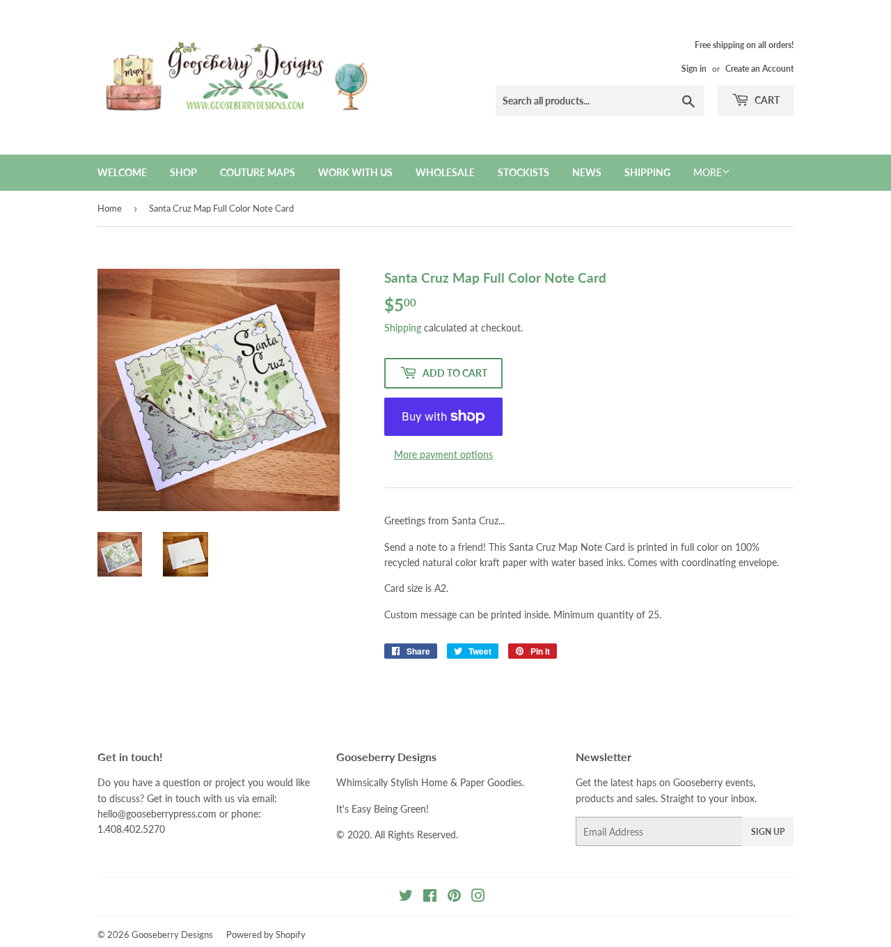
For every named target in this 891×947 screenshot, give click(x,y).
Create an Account (759, 68)
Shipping (647, 172)
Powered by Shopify (266, 934)
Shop (183, 172)
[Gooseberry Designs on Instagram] (478, 897)
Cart (766, 100)
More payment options (443, 454)
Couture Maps (257, 172)
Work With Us (355, 172)
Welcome (122, 172)
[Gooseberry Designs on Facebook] (430, 897)
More (707, 172)
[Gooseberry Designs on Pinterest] (454, 897)
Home (109, 208)
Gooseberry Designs (172, 934)
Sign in (694, 68)
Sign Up (767, 832)
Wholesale (445, 172)
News (586, 172)
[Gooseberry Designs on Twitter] (406, 897)
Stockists (523, 172)
